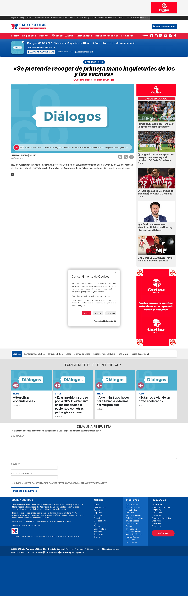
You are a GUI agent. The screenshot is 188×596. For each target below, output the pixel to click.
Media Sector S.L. (110, 321)
